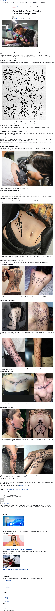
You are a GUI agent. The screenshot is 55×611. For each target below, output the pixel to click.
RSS (5, 608)
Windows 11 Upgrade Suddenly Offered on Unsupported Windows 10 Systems (20, 529)
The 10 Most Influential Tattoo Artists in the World (12, 488)
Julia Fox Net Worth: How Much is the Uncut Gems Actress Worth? (17, 549)
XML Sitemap (8, 580)
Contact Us (35, 2)
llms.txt (4, 580)
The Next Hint (6, 2)
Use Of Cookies (7, 598)
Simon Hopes (16, 18)
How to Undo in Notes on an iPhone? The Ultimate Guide (15, 569)
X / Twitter (6, 605)
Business (14, 2)
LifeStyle (16, 6)
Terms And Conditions (9, 599)
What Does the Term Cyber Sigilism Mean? (8, 495)
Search (42, 2)
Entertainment (27, 2)
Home (13, 6)
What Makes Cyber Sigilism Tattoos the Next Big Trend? (11, 496)
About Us (6, 594)
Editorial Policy (7, 597)
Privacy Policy (7, 596)
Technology (22, 2)
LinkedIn (6, 607)
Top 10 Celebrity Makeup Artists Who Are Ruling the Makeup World (15, 489)
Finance (18, 2)
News (11, 2)
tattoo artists (21, 485)
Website (1, 509)
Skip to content (3, 0)
